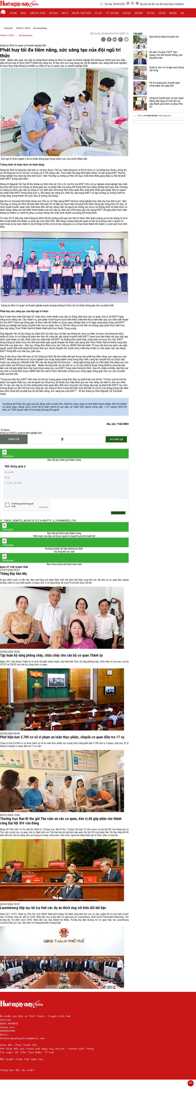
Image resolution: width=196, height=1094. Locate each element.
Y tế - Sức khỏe (112, 13)
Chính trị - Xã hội (23, 28)
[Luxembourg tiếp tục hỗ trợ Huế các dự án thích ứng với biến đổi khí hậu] (62, 958)
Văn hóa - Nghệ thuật (81, 13)
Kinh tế (65, 13)
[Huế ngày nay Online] (19, 6)
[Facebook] (132, 4)
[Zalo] (114, 39)
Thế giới (161, 13)
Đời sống (139, 13)
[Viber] (120, 39)
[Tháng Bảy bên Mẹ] (62, 618)
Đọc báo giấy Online (165, 4)
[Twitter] (126, 39)
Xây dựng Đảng (40, 28)
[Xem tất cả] (182, 13)
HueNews (179, 4)
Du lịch (98, 13)
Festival (13, 13)
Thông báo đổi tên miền (17, 1070)
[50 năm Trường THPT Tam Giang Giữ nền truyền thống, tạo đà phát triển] (140, 57)
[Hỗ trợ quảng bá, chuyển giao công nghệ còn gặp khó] (140, 88)
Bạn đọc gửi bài (147, 4)
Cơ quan (18, 432)
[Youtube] (137, 4)
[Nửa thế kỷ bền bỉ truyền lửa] (140, 42)
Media (23, 13)
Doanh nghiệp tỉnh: (32, 432)
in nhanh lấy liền (151, 116)
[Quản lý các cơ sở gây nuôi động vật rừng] (140, 73)
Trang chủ (8, 28)
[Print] (103, 39)
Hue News (53, 13)
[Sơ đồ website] (128, 4)
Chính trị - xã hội (37, 13)
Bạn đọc (173, 13)
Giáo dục (127, 13)
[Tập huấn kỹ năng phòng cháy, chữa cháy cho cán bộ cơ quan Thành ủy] (62, 699)
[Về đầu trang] (191, 1083)
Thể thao (151, 13)
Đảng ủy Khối (7, 432)
